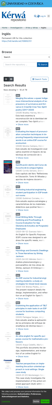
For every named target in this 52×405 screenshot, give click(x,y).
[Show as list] (6, 79)
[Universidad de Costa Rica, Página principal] (22, 3)
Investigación (16, 27)
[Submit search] (35, 16)
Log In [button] (43, 16)
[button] (22, 124)
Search (43, 64)
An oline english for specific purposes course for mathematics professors (32, 339)
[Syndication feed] (45, 90)
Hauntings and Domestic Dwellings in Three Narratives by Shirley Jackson (32, 253)
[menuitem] (38, 16)
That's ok (45, 401)
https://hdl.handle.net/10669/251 (17, 41)
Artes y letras (32, 27)
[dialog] (26, 397)
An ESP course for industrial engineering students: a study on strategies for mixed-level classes (31, 281)
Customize (6, 401)
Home (4, 27)
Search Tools (40, 79)
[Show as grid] (11, 79)
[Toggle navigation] (48, 16)
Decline (36, 401)
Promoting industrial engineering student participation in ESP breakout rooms (32, 192)
